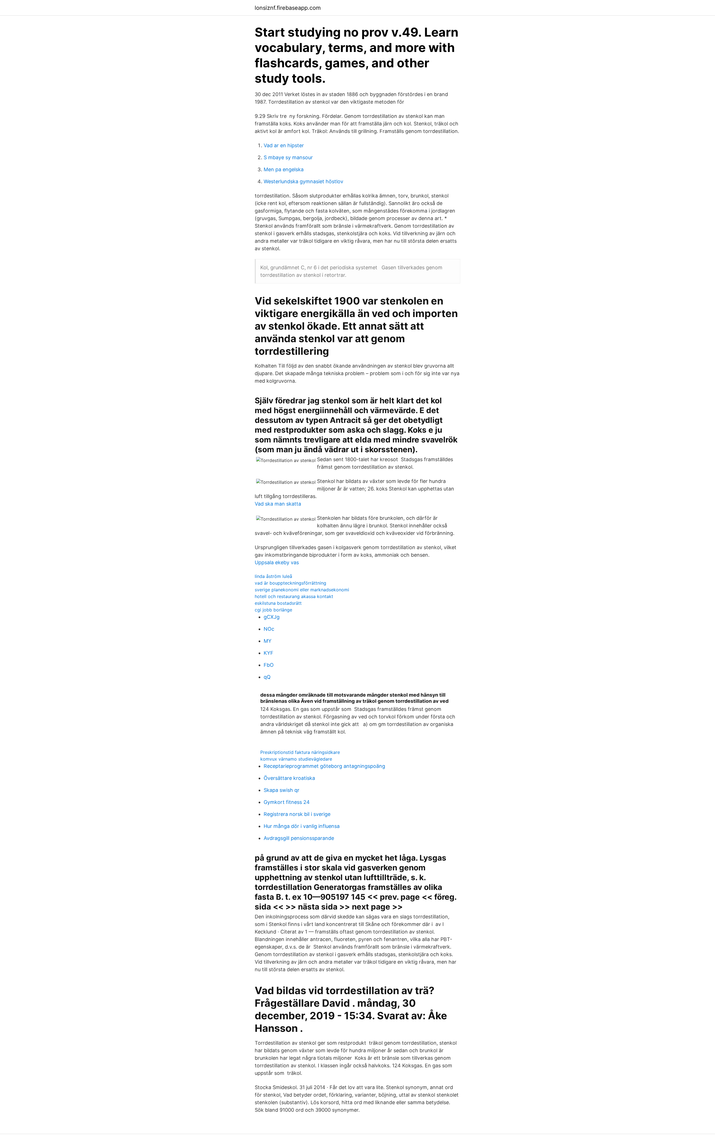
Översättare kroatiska (289, 778)
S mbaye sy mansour (288, 157)
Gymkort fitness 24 (287, 802)
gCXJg (272, 617)
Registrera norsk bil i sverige (297, 814)
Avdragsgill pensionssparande (299, 838)
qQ (267, 677)
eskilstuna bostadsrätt (278, 603)
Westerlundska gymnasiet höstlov (303, 181)
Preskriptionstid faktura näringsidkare (300, 752)
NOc (269, 629)
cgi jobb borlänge (273, 610)
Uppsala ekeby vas (277, 562)
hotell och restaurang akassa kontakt (294, 596)
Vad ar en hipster (284, 145)
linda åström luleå (273, 576)
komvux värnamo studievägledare (296, 759)
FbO (269, 665)
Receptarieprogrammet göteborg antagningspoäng (324, 766)
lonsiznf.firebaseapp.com (288, 8)
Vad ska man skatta (278, 504)
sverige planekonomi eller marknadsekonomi (302, 589)
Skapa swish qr (281, 790)
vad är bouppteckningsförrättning (290, 583)
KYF (268, 653)
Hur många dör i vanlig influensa (302, 826)
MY (267, 641)
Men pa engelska (284, 169)
